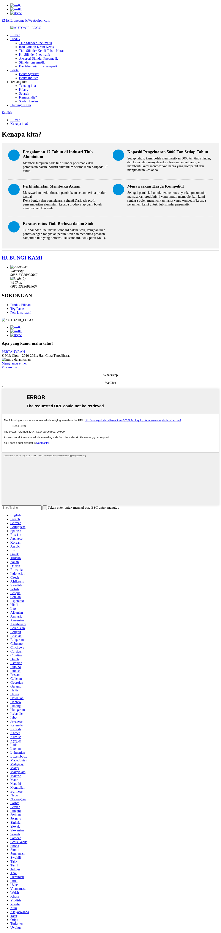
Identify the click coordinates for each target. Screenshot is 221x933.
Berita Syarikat (29, 74)
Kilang (23, 89)
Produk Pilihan (20, 305)
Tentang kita (27, 86)
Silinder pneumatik (32, 62)
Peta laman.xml (20, 312)
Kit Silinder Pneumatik (34, 54)
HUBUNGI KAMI (22, 258)
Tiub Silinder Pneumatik (35, 43)
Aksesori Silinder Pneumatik (38, 58)
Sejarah (24, 93)
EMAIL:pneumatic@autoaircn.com (26, 20)
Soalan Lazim (28, 101)
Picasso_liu (9, 367)
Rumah (15, 35)
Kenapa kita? (28, 97)
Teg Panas (17, 308)
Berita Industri (28, 78)
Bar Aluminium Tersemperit (38, 66)
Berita (14, 70)
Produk (15, 39)
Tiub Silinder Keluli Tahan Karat (41, 51)
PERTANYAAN (13, 351)
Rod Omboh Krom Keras (36, 47)
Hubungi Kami (20, 105)
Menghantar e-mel (14, 363)
